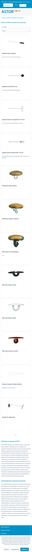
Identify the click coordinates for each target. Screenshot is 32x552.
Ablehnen (6, 549)
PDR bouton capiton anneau (9, 186)
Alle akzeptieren (15, 549)
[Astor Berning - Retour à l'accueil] (11, 11)
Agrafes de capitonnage (8, 417)
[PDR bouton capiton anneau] (16, 174)
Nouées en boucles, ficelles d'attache (12, 384)
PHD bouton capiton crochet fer (10, 219)
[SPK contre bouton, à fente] (16, 274)
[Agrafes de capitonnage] (16, 406)
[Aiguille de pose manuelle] (16, 42)
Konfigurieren (24, 549)
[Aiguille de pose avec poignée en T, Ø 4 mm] (16, 108)
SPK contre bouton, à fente (9, 285)
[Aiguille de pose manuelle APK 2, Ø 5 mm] (16, 141)
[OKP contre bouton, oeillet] (16, 307)
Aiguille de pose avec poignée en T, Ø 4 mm (13, 119)
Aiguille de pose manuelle (9, 53)
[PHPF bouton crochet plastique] (16, 240)
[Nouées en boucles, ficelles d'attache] (16, 373)
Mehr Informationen (23, 544)
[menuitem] (16, 5)
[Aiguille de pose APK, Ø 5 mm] (16, 75)
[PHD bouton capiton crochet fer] (16, 207)
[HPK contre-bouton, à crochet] (16, 340)
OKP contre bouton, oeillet (9, 318)
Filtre (5, 27)
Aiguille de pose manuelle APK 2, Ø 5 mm (12, 152)
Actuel (16, 5)
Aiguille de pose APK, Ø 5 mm (9, 86)
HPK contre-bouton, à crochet (10, 351)
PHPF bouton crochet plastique (10, 252)
